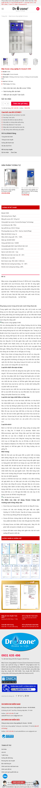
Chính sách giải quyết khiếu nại (9, 772)
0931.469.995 (14, 108)
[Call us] (23, 696)
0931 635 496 (9, 713)
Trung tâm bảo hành (7, 136)
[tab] (20, 277)
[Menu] (2, 8)
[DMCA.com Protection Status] (9, 680)
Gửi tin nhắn (6, 99)
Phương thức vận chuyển (8, 760)
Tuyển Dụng (4, 755)
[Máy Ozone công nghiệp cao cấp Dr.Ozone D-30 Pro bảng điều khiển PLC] (30, 177)
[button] (36, 783)
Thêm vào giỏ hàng (20, 103)
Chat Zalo (14, 152)
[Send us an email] (21, 696)
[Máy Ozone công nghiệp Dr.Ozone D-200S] (10, 177)
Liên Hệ (3, 752)
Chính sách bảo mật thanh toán (9, 766)
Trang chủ (4, 16)
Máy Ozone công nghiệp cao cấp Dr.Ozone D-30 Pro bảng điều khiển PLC (29, 191)
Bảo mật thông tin (6, 763)
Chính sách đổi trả (6, 769)
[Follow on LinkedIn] (25, 696)
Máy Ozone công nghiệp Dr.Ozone (18, 16)
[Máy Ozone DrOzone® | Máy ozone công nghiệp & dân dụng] (20, 9)
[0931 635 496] (5, 783)
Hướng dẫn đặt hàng (7, 758)
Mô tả (3, 276)
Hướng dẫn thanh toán (8, 142)
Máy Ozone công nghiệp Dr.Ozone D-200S (8, 190)
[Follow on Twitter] (18, 696)
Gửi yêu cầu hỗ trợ (6, 145)
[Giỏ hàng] (37, 8)
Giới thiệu (4, 749)
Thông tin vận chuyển (7, 139)
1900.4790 (27, 108)
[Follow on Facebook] (16, 696)
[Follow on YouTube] (28, 696)
